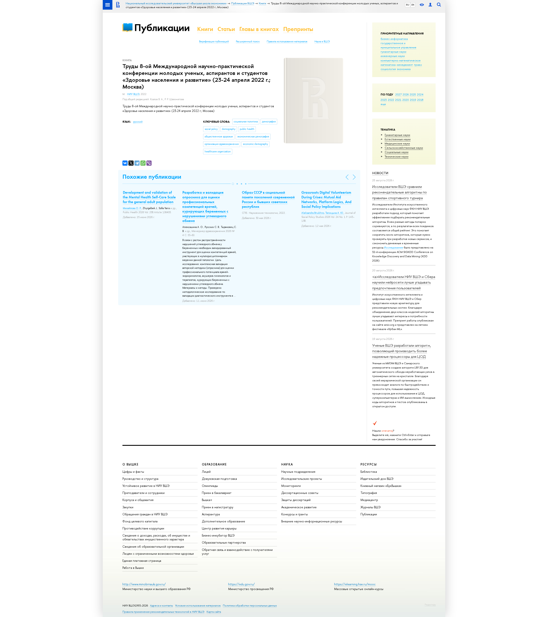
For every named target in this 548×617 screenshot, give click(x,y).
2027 (398, 94)
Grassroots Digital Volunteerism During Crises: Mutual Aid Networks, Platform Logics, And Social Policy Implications (326, 199)
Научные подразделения (298, 472)
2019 (413, 100)
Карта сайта (214, 612)
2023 (384, 100)
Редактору (430, 604)
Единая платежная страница (141, 561)
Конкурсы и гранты (294, 514)
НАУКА (287, 464)
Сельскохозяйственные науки (404, 148)
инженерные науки (393, 56)
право (418, 65)
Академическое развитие (299, 507)
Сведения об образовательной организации (153, 546)
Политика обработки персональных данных (250, 605)
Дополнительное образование (223, 521)
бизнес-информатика (394, 39)
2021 (398, 100)
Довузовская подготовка (219, 479)
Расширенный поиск (248, 41)
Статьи (226, 29)
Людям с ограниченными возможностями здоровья (158, 554)
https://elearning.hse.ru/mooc (354, 584)
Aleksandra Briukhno (312, 213)
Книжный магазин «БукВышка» (381, 486)
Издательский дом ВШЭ (376, 479)
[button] (233, 184)
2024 (420, 94)
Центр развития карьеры (219, 528)
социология (388, 69)
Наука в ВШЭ (322, 41)
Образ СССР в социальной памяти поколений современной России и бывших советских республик (268, 199)
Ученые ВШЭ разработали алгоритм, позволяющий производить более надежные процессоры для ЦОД (401, 351)
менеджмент (405, 65)
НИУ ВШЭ (133, 94)
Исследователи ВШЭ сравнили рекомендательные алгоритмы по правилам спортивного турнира (399, 192)
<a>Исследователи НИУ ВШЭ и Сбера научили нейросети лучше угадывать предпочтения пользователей (403, 282)
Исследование (393, 247)
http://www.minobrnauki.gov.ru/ (144, 584)
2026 (406, 94)
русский (138, 121)
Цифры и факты (133, 472)
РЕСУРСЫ (368, 464)
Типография (368, 493)
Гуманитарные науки (397, 135)
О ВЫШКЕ (130, 464)
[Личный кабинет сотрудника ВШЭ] (430, 5)
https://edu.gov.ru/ (241, 584)
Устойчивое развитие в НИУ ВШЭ (146, 486)
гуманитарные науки (393, 52)
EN (412, 4)
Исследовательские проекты (301, 479)
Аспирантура (211, 514)
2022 (391, 100)
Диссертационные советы (299, 493)
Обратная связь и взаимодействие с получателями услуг (237, 552)
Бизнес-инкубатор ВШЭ (218, 535)
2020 (405, 100)
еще (383, 104)
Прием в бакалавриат (217, 493)
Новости (380, 173)
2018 (420, 100)
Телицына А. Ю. (334, 213)
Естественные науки (398, 139)
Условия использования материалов (198, 605)
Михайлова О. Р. (132, 208)
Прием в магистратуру (217, 507)
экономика (404, 69)
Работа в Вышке (133, 568)
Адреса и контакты (161, 605)
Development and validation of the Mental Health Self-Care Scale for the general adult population (149, 197)
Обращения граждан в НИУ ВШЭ (145, 514)
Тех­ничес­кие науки (396, 156)
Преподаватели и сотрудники (143, 493)
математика (388, 65)
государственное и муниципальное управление (398, 45)
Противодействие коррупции (143, 528)
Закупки (127, 507)
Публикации (162, 27)
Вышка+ (207, 500)
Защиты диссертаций (296, 500)
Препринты (298, 29)
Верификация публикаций (214, 41)
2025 (413, 94)
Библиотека (368, 472)
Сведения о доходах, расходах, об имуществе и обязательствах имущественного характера (156, 537)
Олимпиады (210, 486)
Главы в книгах (259, 29)
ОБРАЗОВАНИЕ (214, 464)
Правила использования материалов (287, 41)
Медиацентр (369, 500)
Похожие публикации (151, 176)
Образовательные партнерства (224, 542)
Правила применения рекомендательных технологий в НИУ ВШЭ (163, 612)
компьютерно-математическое (401, 60)
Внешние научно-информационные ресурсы (311, 521)
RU (407, 4)
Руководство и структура (140, 479)
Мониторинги (291, 486)
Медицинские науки (397, 143)
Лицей (206, 472)
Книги (205, 29)
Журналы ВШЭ (370, 507)
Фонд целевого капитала (140, 521)
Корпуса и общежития (137, 500)
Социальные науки (396, 152)
